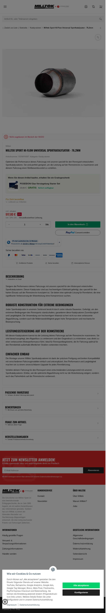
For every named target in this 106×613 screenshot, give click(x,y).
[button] (5, 602)
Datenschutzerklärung (30, 605)
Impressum (12, 605)
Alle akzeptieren (81, 585)
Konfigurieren (81, 592)
